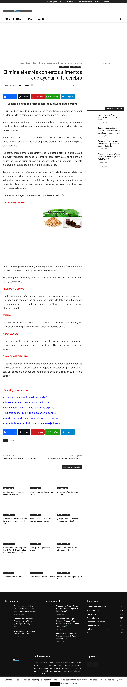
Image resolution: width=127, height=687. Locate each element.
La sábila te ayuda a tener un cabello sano (20, 458)
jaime (12, 440)
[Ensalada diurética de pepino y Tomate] (69, 480)
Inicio (22, 63)
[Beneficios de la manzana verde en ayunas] (42, 565)
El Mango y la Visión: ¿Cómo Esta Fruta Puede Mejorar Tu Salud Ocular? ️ (109, 156)
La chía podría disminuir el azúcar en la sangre (30, 412)
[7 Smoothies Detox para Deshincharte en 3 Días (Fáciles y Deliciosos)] (8, 621)
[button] (121, 19)
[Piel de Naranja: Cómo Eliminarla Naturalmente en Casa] (92, 118)
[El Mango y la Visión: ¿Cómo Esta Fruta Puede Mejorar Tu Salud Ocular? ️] (92, 157)
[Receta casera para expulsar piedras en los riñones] (69, 536)
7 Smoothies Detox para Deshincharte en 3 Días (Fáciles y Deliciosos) (23, 621)
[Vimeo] (14, 1)
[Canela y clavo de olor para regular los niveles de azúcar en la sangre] (69, 565)
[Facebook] (4, 1)
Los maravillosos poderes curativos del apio (64, 458)
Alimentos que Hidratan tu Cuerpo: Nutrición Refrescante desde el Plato (15, 521)
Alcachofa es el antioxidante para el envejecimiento (33, 423)
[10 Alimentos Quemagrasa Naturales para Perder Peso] (8, 634)
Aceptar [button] (55, 684)
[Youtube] (17, 1)
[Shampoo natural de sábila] (15, 565)
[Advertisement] (61, 10)
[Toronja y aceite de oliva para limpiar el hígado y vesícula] (42, 507)
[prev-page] (4, 584)
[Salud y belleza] (32, 85)
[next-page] (8, 584)
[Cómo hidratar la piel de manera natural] (42, 480)
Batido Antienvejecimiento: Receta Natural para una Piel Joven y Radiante (109, 143)
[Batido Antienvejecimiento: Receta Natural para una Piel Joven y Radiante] (92, 144)
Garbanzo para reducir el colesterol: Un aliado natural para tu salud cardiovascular (109, 130)
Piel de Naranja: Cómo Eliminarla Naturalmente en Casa (109, 117)
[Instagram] (7, 1)
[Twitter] (11, 1)
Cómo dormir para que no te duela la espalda (29, 407)
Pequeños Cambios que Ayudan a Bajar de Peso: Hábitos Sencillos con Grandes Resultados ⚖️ (15, 550)
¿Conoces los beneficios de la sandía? (26, 397)
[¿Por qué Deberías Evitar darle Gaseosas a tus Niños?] (69, 507)
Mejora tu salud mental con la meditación (27, 402)
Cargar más (105, 167)
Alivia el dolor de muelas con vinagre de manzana (32, 418)
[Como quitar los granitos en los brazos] (42, 536)
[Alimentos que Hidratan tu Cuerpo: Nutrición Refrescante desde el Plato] (15, 507)
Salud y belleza (31, 63)
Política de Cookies (68, 683)
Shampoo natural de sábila (12, 577)
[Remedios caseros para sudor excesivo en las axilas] (15, 480)
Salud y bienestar (76, 66)
